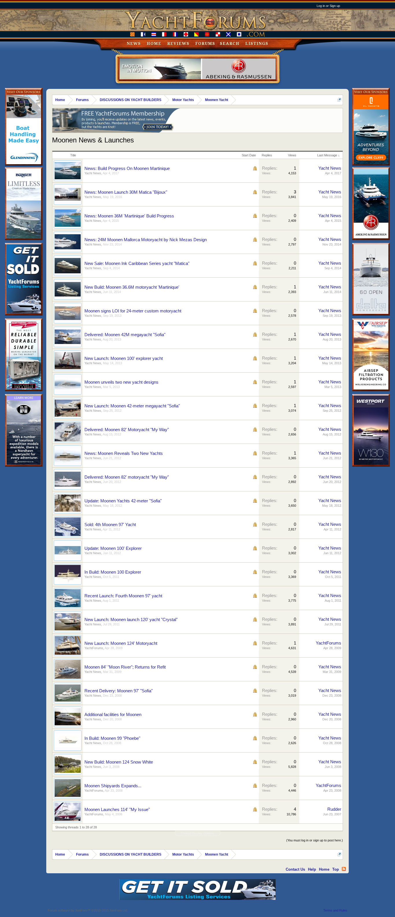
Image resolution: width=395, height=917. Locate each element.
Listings (256, 43)
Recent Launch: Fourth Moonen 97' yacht (123, 596)
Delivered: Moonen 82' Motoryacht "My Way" (126, 429)
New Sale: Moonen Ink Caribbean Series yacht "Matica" (136, 263)
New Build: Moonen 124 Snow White (118, 762)
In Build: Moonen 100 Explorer (112, 572)
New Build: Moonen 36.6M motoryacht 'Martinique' (131, 287)
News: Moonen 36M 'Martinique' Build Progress (129, 216)
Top (335, 869)
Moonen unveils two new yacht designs (121, 382)
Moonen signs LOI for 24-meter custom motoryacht (132, 311)
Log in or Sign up (328, 6)
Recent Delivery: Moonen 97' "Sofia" (118, 691)
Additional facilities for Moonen (112, 714)
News (134, 43)
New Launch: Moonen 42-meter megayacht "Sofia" (132, 406)
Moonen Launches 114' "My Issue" (117, 809)
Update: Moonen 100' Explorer (113, 548)
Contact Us (295, 869)
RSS (344, 869)
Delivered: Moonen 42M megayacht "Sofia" (124, 334)
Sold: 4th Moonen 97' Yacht (110, 524)
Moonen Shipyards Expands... (112, 786)
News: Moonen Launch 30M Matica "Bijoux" (125, 192)
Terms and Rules (335, 910)
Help (312, 869)
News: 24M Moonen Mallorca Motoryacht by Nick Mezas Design (145, 239)
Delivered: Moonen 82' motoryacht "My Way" (126, 477)
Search (229, 43)
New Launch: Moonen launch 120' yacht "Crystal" (131, 619)
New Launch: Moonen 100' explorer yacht (123, 358)
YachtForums (93, 648)
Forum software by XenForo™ (88, 910)
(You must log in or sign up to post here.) (314, 840)
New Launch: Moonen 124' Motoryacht (120, 643)
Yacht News (92, 173)
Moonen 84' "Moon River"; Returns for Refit (125, 667)
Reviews (178, 43)
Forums (205, 43)
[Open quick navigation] (339, 100)
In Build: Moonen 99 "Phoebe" (112, 738)
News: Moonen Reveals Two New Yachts (123, 453)
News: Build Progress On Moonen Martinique (127, 168)
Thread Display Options (197, 833)
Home (154, 43)
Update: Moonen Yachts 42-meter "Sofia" (123, 501)
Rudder (334, 809)
